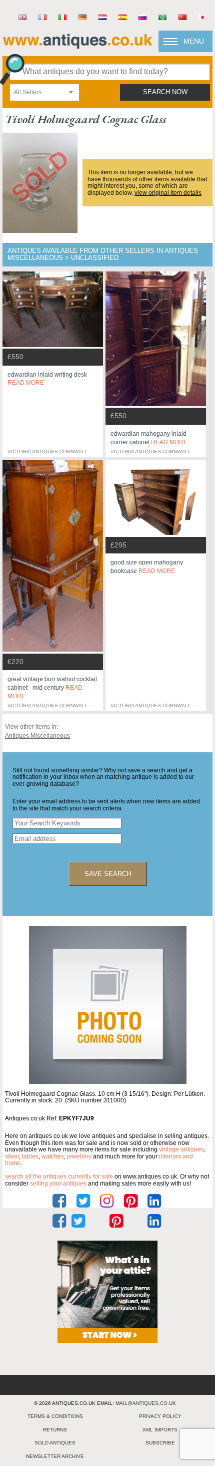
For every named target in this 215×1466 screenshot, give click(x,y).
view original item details (168, 192)
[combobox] (44, 92)
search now (165, 92)
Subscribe (160, 1442)
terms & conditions (55, 1416)
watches (53, 1156)
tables (30, 1156)
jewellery (79, 1156)
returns (55, 1429)
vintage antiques (181, 1149)
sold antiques (55, 1442)
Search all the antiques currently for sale (59, 1176)
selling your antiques (58, 1183)
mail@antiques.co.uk (146, 1403)
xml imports (160, 1429)
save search (107, 873)
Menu (194, 41)
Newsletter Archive (55, 1456)
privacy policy (160, 1416)
